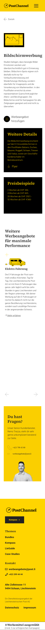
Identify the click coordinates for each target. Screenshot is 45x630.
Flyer (14, 166)
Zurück (11, 19)
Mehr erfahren (14, 315)
